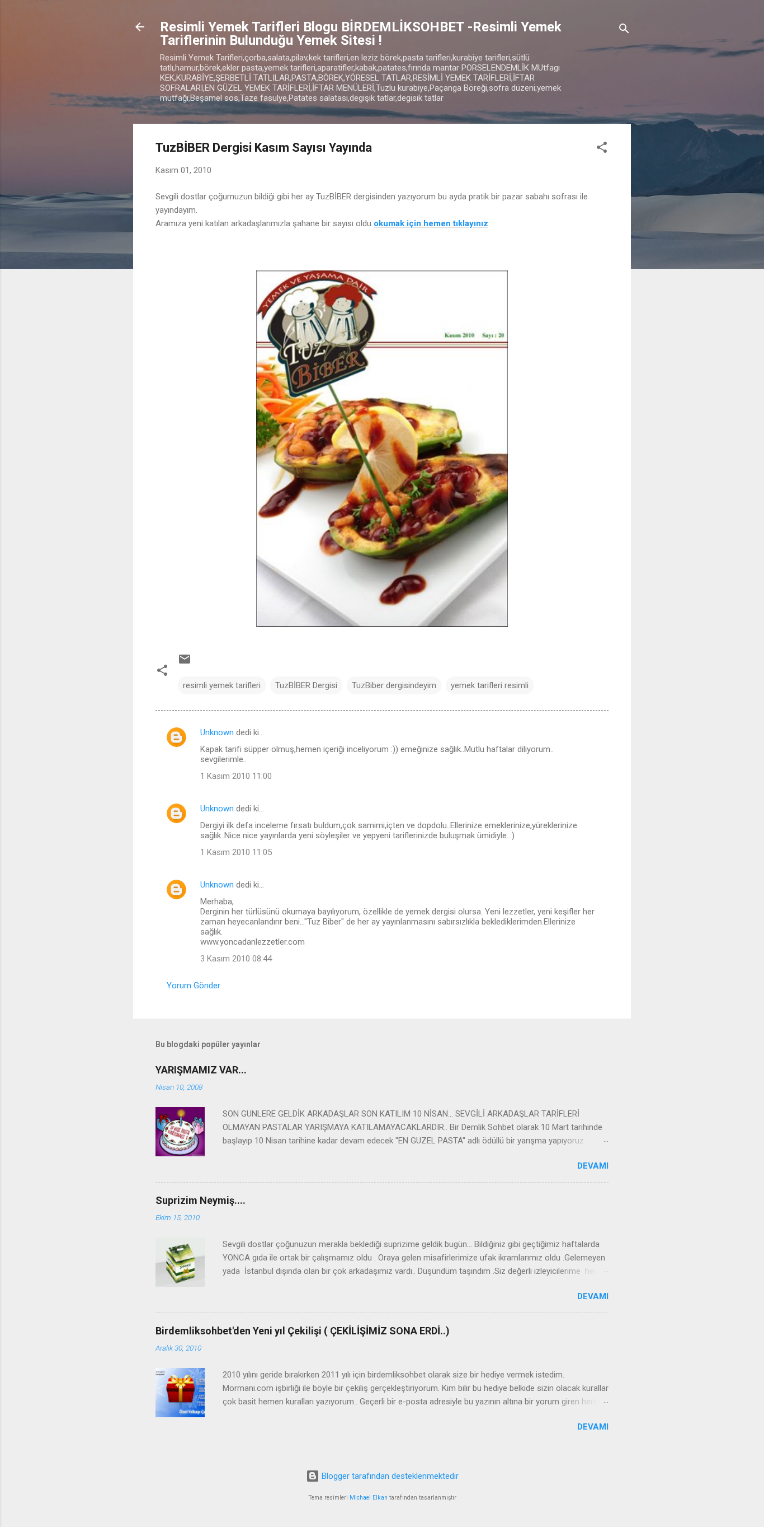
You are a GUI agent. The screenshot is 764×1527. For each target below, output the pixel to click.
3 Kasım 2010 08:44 (236, 959)
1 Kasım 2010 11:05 (236, 852)
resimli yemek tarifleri (222, 685)
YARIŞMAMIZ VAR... (201, 1070)
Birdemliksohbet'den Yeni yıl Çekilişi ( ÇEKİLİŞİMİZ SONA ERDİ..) (302, 1331)
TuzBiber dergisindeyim (394, 685)
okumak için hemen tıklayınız (431, 223)
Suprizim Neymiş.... (200, 1200)
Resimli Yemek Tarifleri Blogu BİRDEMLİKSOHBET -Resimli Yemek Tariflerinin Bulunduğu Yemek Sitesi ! (361, 33)
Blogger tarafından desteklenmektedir (389, 1476)
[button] (602, 149)
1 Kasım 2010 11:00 (236, 776)
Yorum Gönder (193, 985)
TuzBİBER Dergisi (306, 685)
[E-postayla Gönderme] (184, 663)
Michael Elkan (369, 1497)
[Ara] (624, 30)
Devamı (593, 1166)
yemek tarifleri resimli (490, 685)
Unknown (217, 732)
